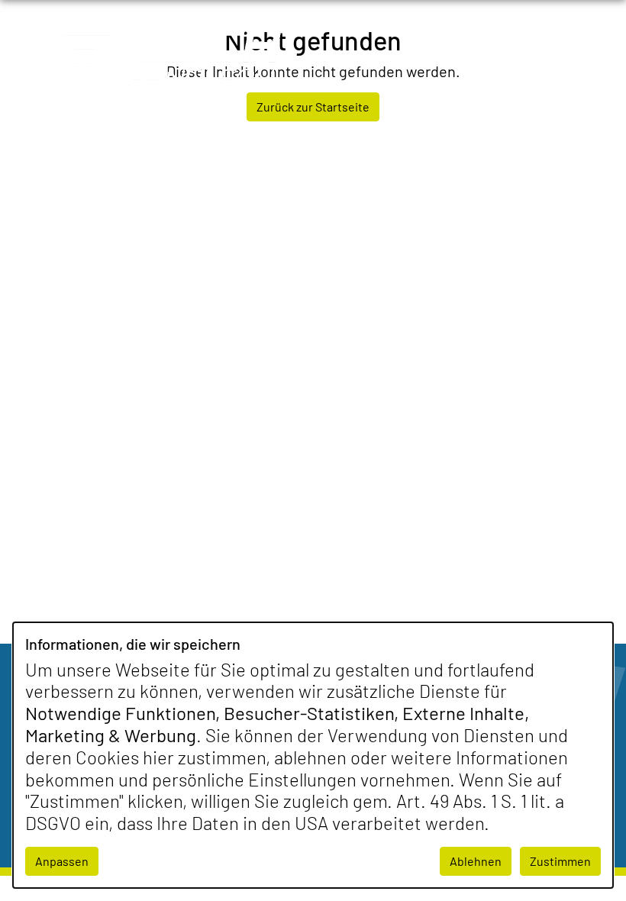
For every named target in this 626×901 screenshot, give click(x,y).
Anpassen (62, 861)
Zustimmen (560, 861)
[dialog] (313, 755)
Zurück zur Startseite (313, 106)
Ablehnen (476, 861)
